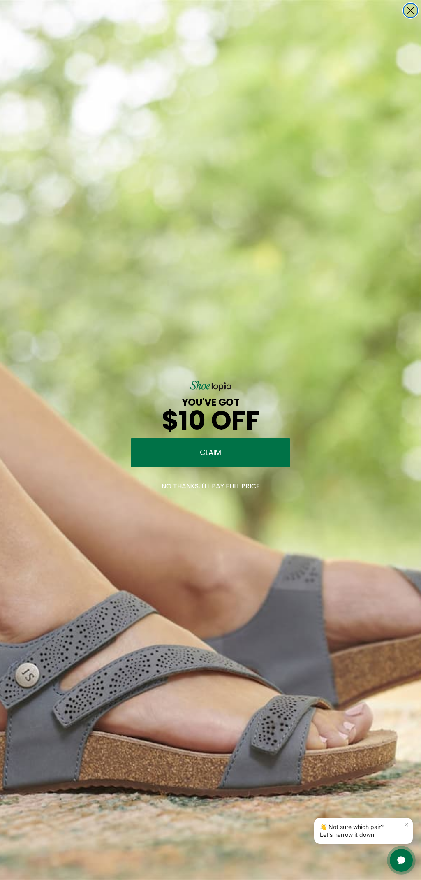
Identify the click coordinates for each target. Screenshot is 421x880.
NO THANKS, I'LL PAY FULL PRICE (211, 486)
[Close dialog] (410, 10)
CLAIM (210, 452)
